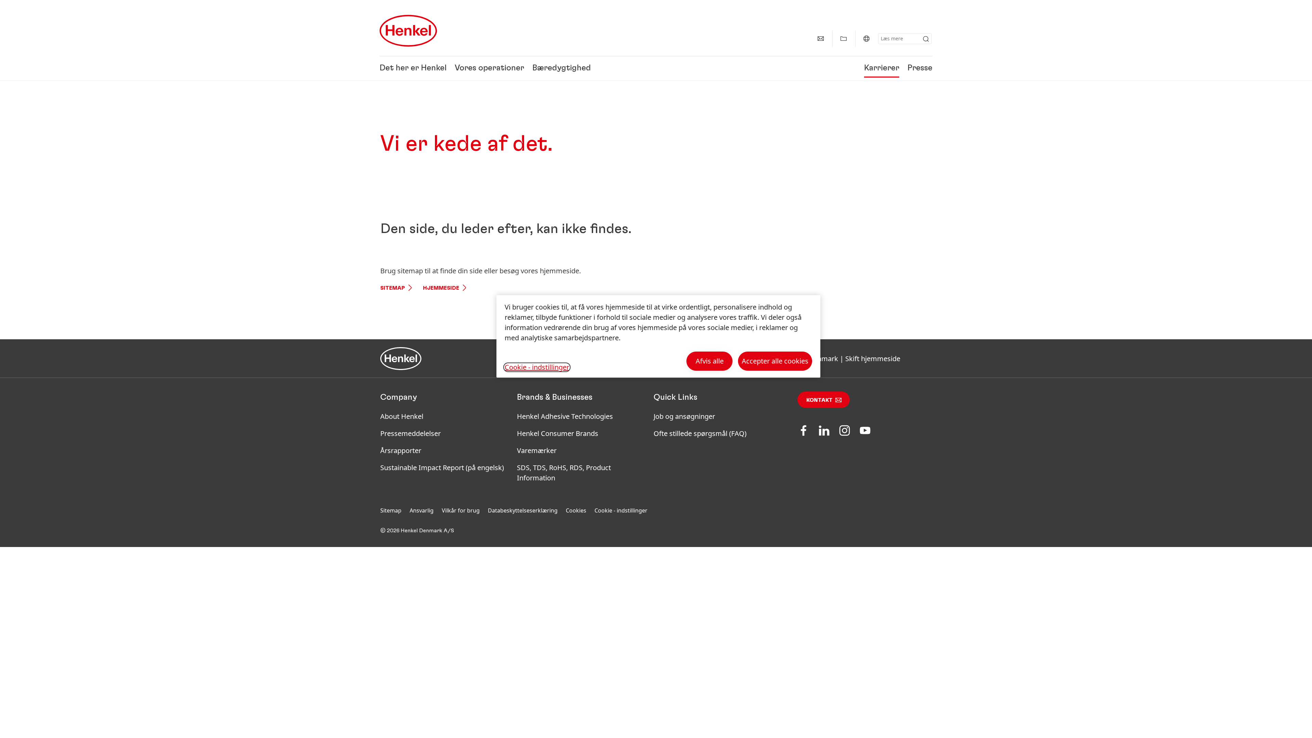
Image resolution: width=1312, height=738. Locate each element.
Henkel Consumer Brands (557, 433)
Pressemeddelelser (410, 433)
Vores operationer (489, 68)
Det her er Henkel (413, 68)
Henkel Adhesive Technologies (565, 416)
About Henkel (401, 416)
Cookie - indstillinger (620, 510)
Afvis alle (710, 361)
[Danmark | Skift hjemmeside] (866, 38)
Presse (919, 68)
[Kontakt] (820, 38)
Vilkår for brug (461, 510)
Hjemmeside (441, 288)
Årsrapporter (400, 450)
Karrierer (881, 68)
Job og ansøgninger (684, 416)
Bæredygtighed (561, 68)
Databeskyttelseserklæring (523, 510)
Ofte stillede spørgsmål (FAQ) (700, 433)
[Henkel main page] (408, 31)
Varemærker (537, 450)
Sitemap (392, 288)
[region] (658, 336)
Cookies (576, 510)
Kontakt (819, 400)
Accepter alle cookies (775, 361)
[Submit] (925, 38)
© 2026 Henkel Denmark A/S (417, 530)
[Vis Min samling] (843, 38)
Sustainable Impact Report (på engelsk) (442, 467)
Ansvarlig (422, 510)
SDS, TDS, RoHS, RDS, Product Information (564, 472)
